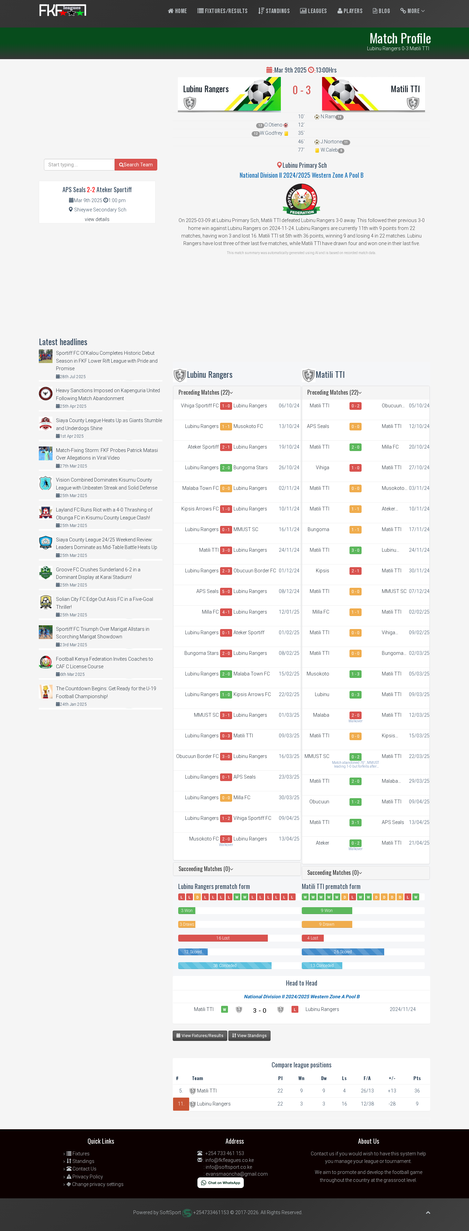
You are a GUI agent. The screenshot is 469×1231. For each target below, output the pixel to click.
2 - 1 (226, 447)
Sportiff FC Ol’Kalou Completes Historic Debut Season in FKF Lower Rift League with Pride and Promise (107, 360)
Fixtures (80, 1153)
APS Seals (207, 591)
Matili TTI (405, 88)
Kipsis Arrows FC (200, 509)
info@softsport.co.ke (229, 1167)
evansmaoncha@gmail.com (237, 1174)
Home (180, 11)
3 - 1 (226, 715)
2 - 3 (226, 571)
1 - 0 (226, 406)
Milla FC (210, 612)
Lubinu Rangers (206, 88)
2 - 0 (226, 467)
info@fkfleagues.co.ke (229, 1160)
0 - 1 (226, 529)
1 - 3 (355, 674)
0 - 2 (355, 406)
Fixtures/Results (226, 11)
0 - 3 (226, 736)
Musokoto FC (248, 426)
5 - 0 (226, 591)
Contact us (322, 1153)
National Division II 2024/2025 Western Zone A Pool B (302, 175)
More (414, 11)
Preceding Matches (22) (204, 392)
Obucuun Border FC (254, 570)
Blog (384, 11)
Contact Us (83, 1169)
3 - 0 (226, 550)
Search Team (138, 164)
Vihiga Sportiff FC (200, 405)
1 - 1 (226, 426)
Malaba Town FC (200, 488)
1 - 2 (226, 818)
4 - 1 (226, 612)
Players (352, 11)
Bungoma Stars (250, 467)
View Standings (251, 1035)
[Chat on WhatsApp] (220, 1182)
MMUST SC (245, 529)
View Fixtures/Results (202, 1035)
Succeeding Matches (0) (204, 869)
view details (97, 219)
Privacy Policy (87, 1176)
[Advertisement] (301, 313)
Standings (277, 11)
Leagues (317, 11)
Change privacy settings (97, 1184)
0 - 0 (226, 488)
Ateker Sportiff (203, 447)
